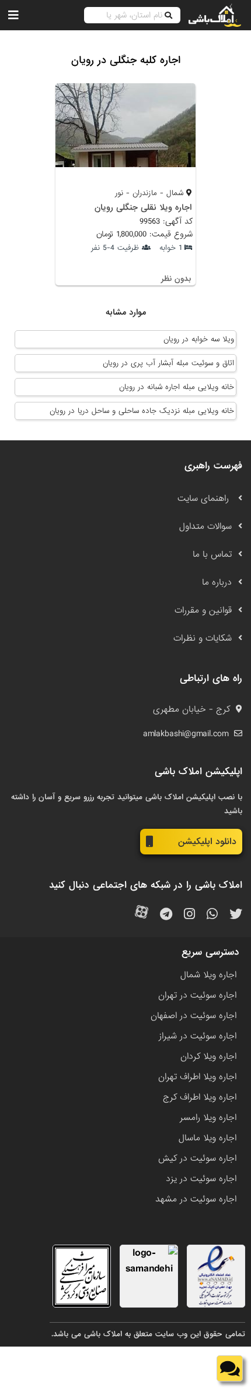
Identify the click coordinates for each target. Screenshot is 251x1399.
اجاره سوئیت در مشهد (195, 1199)
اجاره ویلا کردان (208, 1057)
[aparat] (141, 914)
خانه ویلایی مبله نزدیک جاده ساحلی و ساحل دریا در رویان (142, 410)
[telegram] (166, 914)
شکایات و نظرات (202, 638)
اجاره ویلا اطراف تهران (197, 1077)
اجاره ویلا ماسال (207, 1138)
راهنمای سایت (204, 499)
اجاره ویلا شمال (208, 975)
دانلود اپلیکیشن (207, 842)
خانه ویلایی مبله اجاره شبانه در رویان (176, 387)
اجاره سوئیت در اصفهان (193, 1016)
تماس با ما (212, 554)
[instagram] (189, 914)
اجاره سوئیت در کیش (197, 1158)
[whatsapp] (212, 914)
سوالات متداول (205, 527)
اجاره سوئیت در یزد (201, 1179)
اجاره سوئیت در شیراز (197, 1036)
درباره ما (217, 582)
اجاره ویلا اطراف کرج (199, 1097)
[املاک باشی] (215, 15)
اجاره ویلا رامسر (208, 1118)
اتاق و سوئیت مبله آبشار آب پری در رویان (168, 363)
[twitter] (235, 914)
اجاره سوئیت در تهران (197, 995)
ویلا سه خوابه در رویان (198, 339)
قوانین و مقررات (203, 610)
